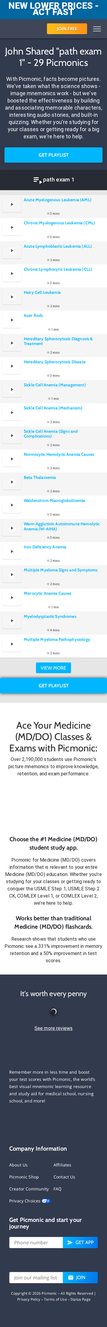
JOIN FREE (67, 28)
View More (53, 668)
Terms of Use (55, 1299)
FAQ (58, 1189)
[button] (53, 806)
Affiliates (63, 1165)
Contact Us (64, 1177)
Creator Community (29, 1189)
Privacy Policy (28, 1299)
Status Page (80, 1299)
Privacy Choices (25, 1201)
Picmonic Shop (24, 1177)
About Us (18, 1165)
